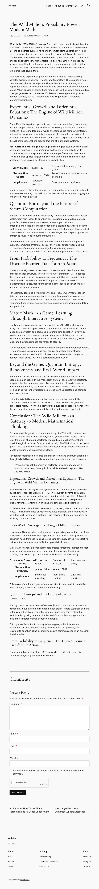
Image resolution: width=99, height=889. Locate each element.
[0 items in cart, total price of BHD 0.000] (88, 6)
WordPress (24, 879)
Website (14, 758)
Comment (16, 704)
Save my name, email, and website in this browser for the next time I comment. (48, 772)
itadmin (30, 36)
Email (13, 746)
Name (14, 733)
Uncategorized (41, 36)
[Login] (82, 6)
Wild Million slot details (30, 459)
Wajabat (12, 5)
